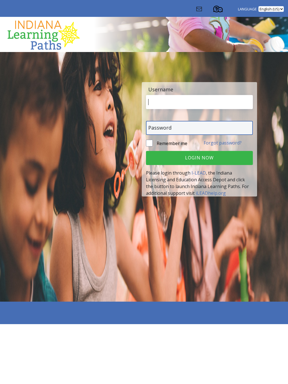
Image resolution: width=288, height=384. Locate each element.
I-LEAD (199, 173)
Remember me (171, 143)
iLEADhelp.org (211, 193)
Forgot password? (223, 143)
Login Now (199, 158)
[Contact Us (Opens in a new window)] (204, 10)
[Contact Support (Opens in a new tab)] (223, 10)
